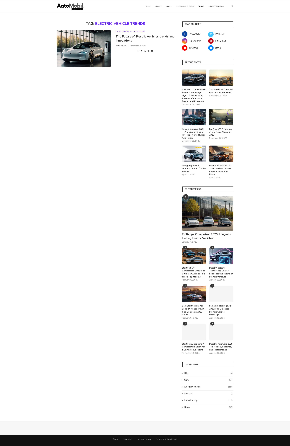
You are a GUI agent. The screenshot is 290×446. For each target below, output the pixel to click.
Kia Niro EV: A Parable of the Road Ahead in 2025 (220, 132)
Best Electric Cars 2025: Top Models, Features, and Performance (221, 346)
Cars (157, 6)
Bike (168, 6)
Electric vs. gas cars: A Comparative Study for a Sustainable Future (193, 346)
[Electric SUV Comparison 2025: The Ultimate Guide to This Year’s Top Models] (194, 256)
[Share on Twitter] (145, 50)
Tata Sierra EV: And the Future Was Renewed (221, 91)
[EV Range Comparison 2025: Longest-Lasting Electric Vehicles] (207, 213)
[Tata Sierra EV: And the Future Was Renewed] (221, 78)
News (201, 6)
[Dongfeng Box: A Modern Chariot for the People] (194, 154)
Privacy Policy (144, 439)
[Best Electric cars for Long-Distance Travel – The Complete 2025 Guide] (194, 294)
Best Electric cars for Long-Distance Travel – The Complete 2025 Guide (194, 310)
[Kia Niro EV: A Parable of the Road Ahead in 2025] (221, 117)
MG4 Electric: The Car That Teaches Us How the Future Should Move (220, 170)
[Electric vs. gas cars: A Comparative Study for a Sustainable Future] (194, 332)
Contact (128, 439)
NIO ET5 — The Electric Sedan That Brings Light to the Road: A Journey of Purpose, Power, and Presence (194, 95)
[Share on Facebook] (141, 51)
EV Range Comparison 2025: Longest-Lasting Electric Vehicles (206, 236)
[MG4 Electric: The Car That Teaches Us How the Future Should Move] (221, 154)
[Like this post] (138, 51)
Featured (208, 393)
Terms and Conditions (166, 439)
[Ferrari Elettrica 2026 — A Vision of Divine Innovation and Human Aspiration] (194, 117)
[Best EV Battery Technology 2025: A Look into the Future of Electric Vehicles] (221, 256)
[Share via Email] (152, 51)
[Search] (231, 6)
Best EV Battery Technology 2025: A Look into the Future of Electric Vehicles (221, 272)
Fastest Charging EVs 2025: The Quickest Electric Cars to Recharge (220, 310)
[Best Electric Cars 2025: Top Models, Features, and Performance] (221, 332)
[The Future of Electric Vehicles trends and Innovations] (84, 48)
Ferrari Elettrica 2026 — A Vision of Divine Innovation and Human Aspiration (193, 133)
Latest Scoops (216, 6)
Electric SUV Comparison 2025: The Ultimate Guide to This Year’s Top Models (193, 272)
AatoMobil (122, 45)
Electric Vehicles (185, 6)
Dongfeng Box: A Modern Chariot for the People (194, 168)
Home (147, 6)
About (116, 439)
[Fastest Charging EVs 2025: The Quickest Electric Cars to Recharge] (221, 294)
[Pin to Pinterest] (148, 51)
